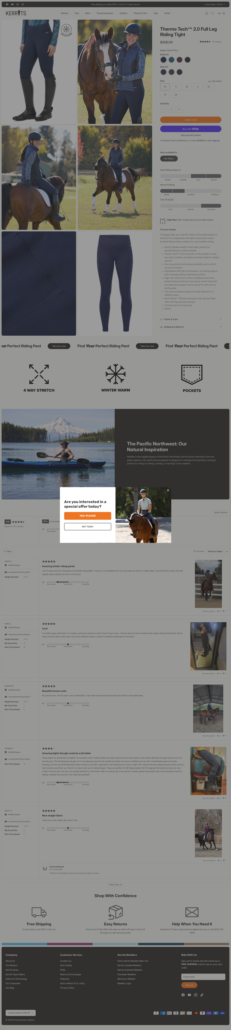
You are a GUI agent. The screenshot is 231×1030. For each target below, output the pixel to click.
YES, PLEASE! (88, 515)
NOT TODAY (87, 526)
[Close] (168, 490)
